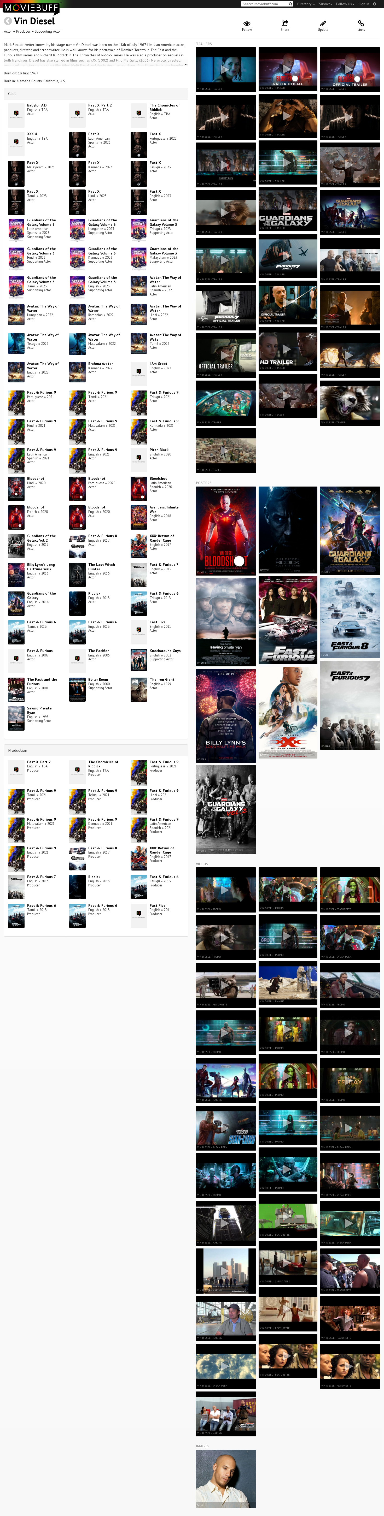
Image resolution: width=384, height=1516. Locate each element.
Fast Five (158, 622)
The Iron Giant (162, 679)
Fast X (94, 134)
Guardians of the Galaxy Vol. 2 (41, 538)
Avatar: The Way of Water (165, 279)
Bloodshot (35, 478)
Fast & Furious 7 (164, 564)
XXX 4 (32, 134)
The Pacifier (98, 650)
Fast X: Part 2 (100, 105)
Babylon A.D (36, 105)
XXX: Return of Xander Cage (162, 538)
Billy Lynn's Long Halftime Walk (41, 566)
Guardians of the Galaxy (41, 595)
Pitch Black (159, 449)
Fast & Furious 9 (41, 392)
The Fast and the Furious (42, 681)
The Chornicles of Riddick (165, 107)
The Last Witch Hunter (101, 566)
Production (17, 750)
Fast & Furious (40, 650)
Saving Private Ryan (39, 710)
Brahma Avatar (100, 363)
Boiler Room (98, 679)
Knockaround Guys (165, 650)
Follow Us (344, 4)
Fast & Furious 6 (164, 593)
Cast (12, 93)
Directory (304, 4)
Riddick (94, 593)
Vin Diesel (34, 21)
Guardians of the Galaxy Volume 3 (41, 222)
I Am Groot (158, 363)
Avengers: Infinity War (164, 509)
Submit (324, 4)
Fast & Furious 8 (102, 536)
